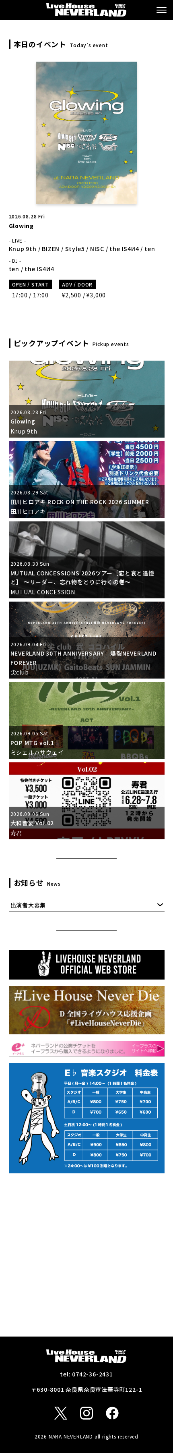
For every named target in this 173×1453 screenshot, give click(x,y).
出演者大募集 (28, 905)
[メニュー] (162, 10)
